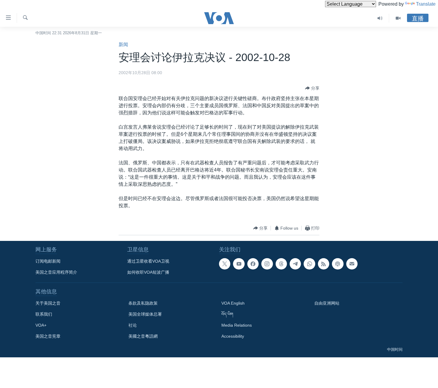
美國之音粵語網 (143, 336)
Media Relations (236, 325)
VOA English (233, 303)
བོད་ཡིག (227, 314)
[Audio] (380, 18)
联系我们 (43, 314)
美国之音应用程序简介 (56, 272)
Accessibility (232, 336)
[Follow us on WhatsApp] (309, 263)
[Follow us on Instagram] (267, 263)
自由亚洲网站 (326, 303)
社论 (132, 325)
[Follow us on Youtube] (238, 263)
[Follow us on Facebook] (253, 263)
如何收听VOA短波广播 (148, 272)
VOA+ (40, 325)
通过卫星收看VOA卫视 (148, 261)
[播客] (337, 263)
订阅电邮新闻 (47, 261)
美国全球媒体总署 (145, 314)
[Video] (398, 18)
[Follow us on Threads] (281, 263)
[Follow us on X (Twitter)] (224, 263)
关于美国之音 (47, 303)
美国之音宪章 (47, 336)
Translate (426, 4)
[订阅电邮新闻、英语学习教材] (352, 263)
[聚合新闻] (323, 263)
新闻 (123, 44)
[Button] (312, 88)
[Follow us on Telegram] (295, 263)
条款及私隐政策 (143, 303)
